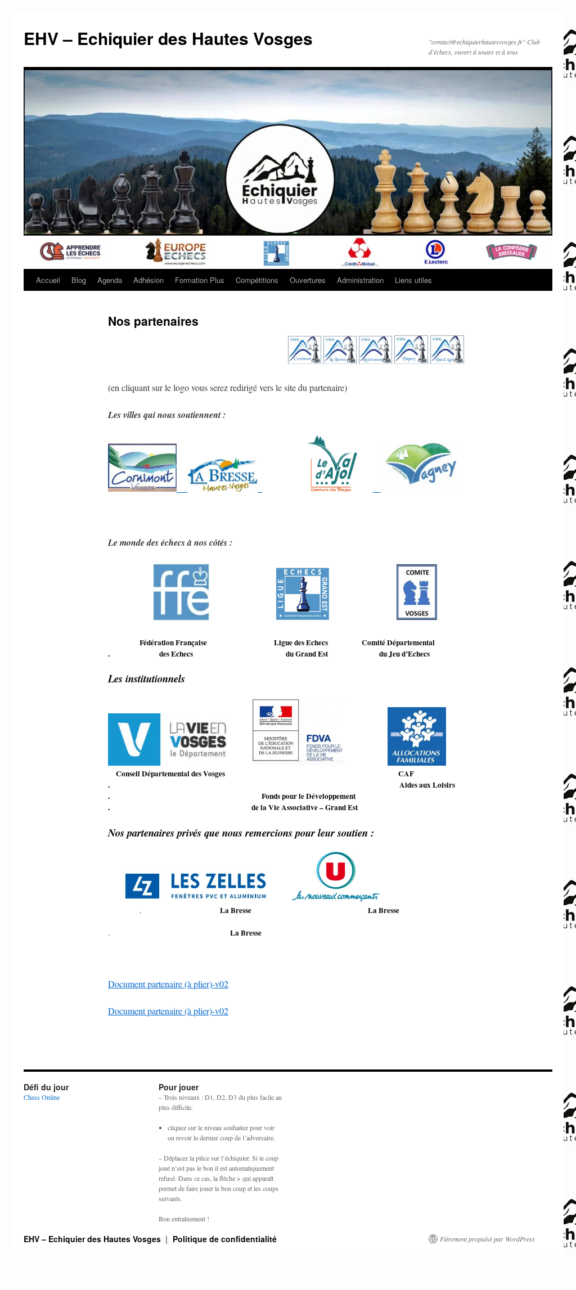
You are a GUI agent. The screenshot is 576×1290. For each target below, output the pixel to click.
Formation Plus (199, 280)
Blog (78, 280)
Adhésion (148, 280)
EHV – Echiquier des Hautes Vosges (168, 38)
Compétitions (257, 280)
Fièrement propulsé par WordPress (487, 1238)
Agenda (109, 280)
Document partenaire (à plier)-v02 (168, 984)
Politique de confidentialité (225, 1238)
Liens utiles (413, 280)
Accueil (48, 280)
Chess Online (42, 1097)
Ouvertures (308, 280)
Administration (360, 280)
